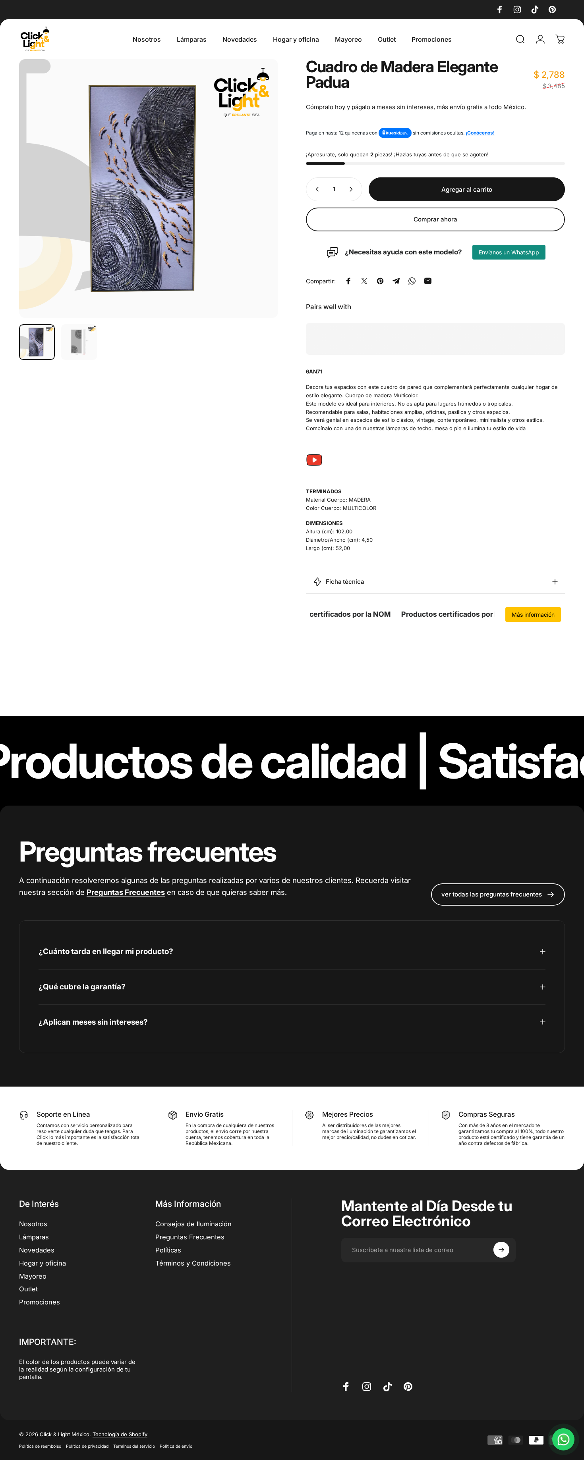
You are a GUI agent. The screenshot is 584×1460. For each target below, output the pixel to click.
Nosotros (33, 1224)
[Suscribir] (501, 1250)
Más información (533, 614)
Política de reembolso (40, 1446)
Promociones (39, 1302)
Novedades (36, 1250)
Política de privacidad (87, 1446)
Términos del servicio (134, 1446)
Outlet (28, 1289)
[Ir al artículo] (37, 342)
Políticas (168, 1250)
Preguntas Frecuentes (189, 1237)
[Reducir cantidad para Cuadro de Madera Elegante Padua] (315, 189)
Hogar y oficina (42, 1263)
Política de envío (176, 1446)
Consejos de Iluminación (193, 1224)
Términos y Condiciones (193, 1263)
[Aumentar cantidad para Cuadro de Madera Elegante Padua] (353, 189)
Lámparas (34, 1237)
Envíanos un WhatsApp (509, 252)
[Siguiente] (257, 188)
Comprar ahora (435, 219)
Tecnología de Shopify (120, 1434)
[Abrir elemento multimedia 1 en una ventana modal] (148, 188)
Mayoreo (32, 1276)
